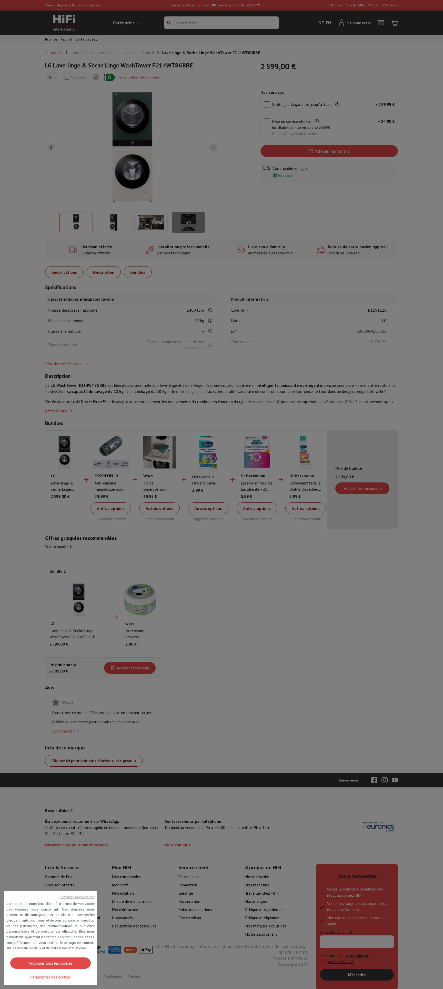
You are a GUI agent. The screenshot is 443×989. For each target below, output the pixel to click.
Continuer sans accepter (77, 897)
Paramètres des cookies (50, 977)
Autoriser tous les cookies (51, 963)
